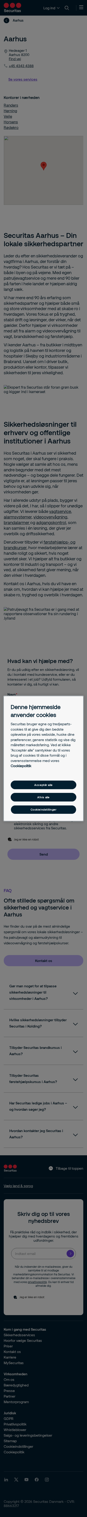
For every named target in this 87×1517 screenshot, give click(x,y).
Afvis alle (43, 797)
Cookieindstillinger (44, 809)
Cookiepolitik (21, 766)
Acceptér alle (43, 784)
